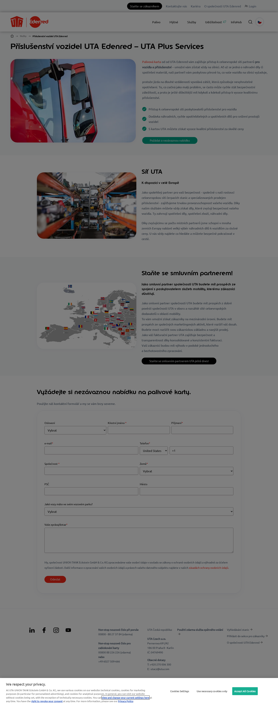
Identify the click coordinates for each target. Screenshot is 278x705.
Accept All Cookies (245, 691)
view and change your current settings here (125, 697)
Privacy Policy (125, 701)
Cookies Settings (179, 691)
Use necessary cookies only (212, 691)
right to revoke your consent (47, 701)
